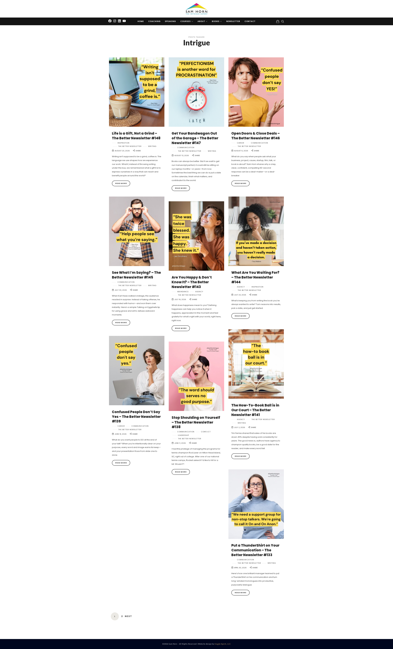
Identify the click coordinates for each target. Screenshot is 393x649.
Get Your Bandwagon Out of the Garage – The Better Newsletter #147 (195, 138)
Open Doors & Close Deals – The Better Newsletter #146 (255, 136)
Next (128, 616)
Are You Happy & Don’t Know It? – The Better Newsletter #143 (192, 282)
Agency (241, 287)
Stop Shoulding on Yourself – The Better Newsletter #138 (196, 422)
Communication (185, 147)
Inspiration (123, 143)
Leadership (183, 435)
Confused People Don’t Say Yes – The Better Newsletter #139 (136, 417)
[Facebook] (110, 20)
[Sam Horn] (196, 8)
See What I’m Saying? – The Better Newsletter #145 (136, 275)
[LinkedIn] (119, 20)
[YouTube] (124, 20)
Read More (121, 183)
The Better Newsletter (130, 146)
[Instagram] (115, 20)
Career (240, 143)
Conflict (206, 432)
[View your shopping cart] (278, 21)
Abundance (183, 292)
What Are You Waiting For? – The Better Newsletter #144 (255, 277)
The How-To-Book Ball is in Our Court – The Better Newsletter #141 (255, 410)
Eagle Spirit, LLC (223, 644)
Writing (152, 146)
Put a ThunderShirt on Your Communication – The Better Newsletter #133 (255, 550)
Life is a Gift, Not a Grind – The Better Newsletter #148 (136, 136)
